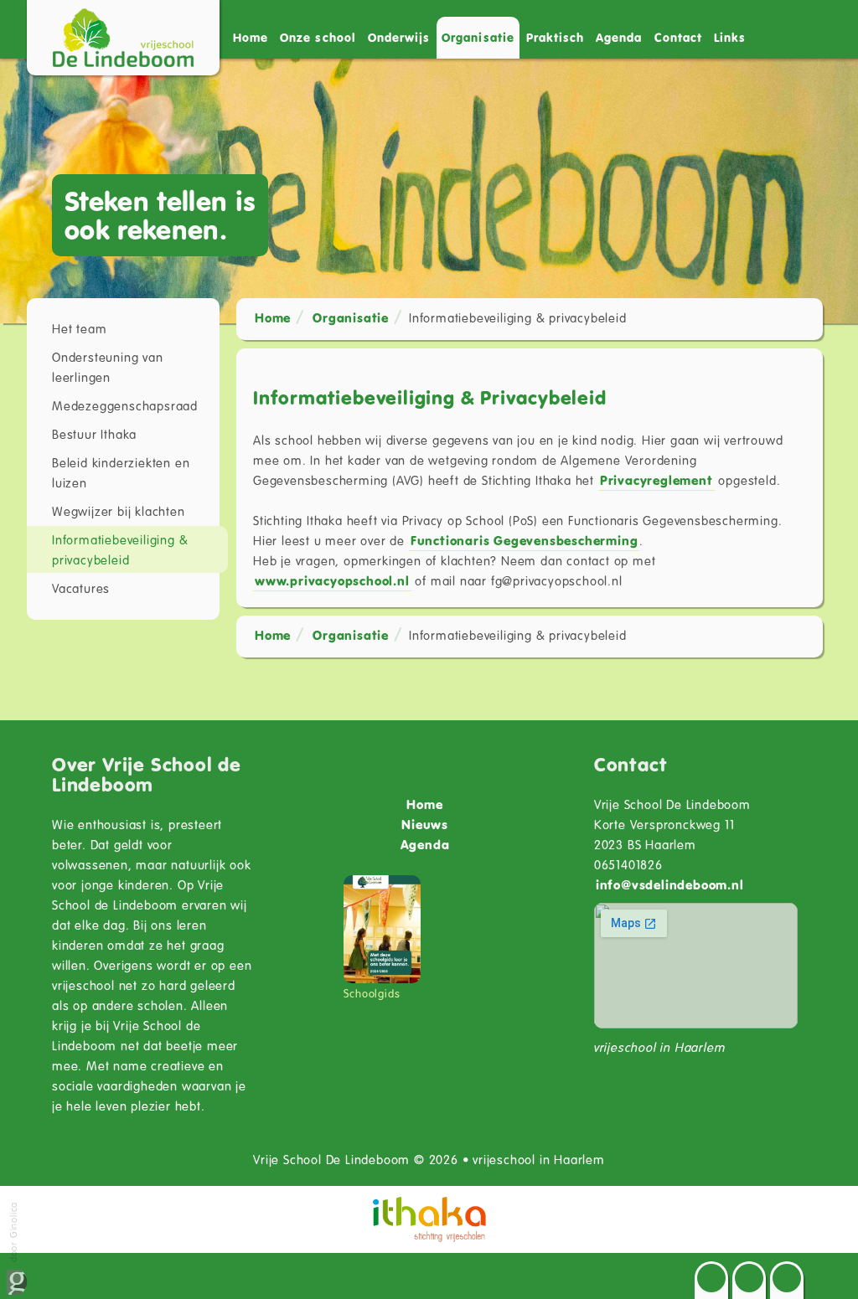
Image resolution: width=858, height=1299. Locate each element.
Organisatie (351, 317)
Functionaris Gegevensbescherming (524, 540)
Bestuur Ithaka (94, 433)
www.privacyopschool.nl (332, 580)
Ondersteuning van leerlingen (107, 366)
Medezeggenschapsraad (125, 405)
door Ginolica (13, 1233)
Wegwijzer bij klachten (118, 511)
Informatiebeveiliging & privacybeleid (120, 549)
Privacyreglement (656, 480)
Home (250, 37)
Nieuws (424, 824)
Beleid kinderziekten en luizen (120, 472)
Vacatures (81, 588)
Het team (79, 328)
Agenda (619, 37)
